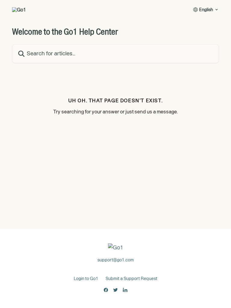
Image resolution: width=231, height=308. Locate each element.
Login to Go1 (86, 278)
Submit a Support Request (131, 278)
